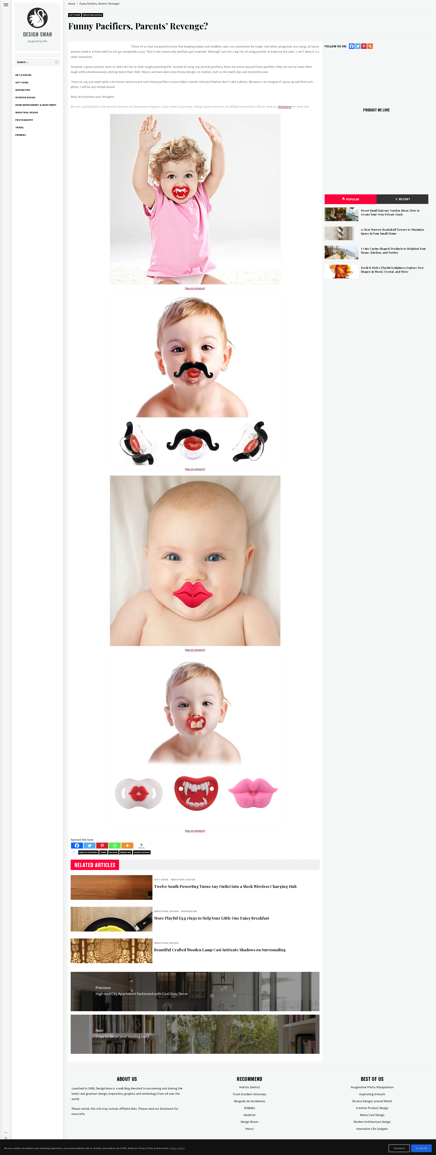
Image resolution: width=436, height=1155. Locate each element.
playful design (142, 852)
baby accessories (88, 852)
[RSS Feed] (370, 46)
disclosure (284, 107)
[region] (218, 1147)
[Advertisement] (376, 76)
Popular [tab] (352, 199)
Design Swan (37, 34)
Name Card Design (372, 1115)
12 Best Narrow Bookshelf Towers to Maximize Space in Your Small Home (392, 231)
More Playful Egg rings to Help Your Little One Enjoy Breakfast (211, 918)
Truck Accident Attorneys (249, 1094)
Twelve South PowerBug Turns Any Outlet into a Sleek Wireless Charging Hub (225, 886)
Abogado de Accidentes (249, 1101)
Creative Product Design (372, 1108)
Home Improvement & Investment (35, 104)
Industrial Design (26, 112)
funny (103, 852)
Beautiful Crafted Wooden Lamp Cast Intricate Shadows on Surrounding (220, 949)
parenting (125, 852)
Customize (399, 1148)
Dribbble (249, 1108)
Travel (19, 127)
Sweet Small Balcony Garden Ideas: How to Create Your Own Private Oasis (390, 212)
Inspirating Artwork (372, 1094)
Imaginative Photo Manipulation (372, 1087)
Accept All (421, 1148)
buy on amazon (195, 288)
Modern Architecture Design (372, 1122)
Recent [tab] (404, 199)
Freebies (20, 134)
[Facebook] (77, 846)
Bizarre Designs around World (372, 1101)
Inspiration (22, 89)
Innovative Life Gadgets (372, 1129)
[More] (127, 846)
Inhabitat (249, 1115)
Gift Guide (21, 82)
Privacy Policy (177, 1148)
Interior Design (25, 97)
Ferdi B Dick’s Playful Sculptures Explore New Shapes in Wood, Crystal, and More (392, 269)
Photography (24, 119)
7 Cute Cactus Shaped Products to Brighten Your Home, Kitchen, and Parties (393, 250)
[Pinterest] (102, 846)
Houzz (249, 1129)
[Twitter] (90, 846)
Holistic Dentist (249, 1087)
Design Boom (250, 1122)
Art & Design (23, 74)
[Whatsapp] (115, 846)
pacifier (113, 852)
